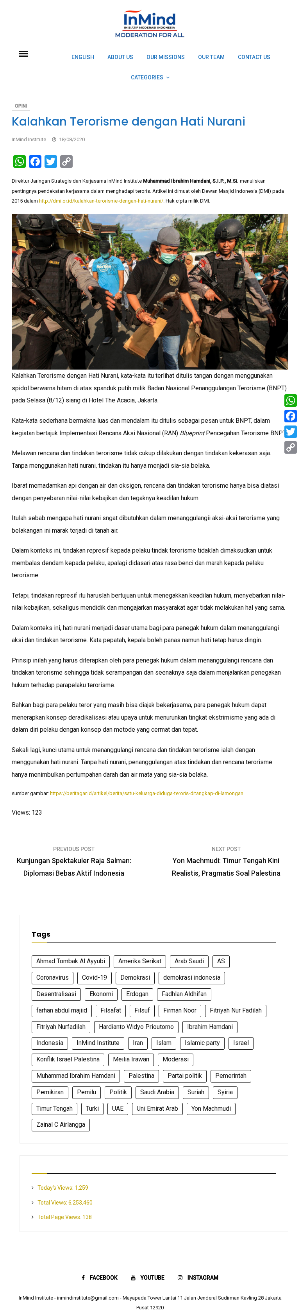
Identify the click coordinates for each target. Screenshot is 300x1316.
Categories (147, 77)
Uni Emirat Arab (157, 1108)
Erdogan (137, 994)
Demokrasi (135, 977)
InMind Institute (29, 139)
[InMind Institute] (150, 41)
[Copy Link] (290, 447)
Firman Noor (179, 1010)
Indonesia (49, 1043)
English (82, 57)
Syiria (225, 1092)
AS (221, 961)
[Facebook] (290, 416)
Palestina (141, 1075)
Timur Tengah (54, 1108)
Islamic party (202, 1043)
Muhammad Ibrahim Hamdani (75, 1075)
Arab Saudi (189, 961)
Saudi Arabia (157, 1092)
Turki (92, 1108)
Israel (241, 1043)
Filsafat (110, 1010)
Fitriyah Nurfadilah (61, 1027)
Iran (138, 1043)
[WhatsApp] (290, 400)
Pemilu (86, 1092)
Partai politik (185, 1075)
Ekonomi (101, 994)
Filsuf (142, 1010)
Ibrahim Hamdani (210, 1027)
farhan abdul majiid (61, 1010)
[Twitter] (290, 432)
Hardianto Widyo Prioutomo (136, 1027)
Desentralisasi (56, 994)
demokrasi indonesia (191, 977)
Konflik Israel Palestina (68, 1059)
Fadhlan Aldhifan (184, 994)
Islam (163, 1043)
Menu (32, 53)
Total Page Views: (60, 1217)
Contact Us (254, 57)
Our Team (211, 57)
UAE (117, 1108)
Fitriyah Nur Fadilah (236, 1010)
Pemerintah (230, 1075)
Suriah (196, 1092)
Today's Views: (56, 1188)
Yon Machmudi (211, 1108)
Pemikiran (50, 1092)
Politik (118, 1092)
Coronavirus (52, 977)
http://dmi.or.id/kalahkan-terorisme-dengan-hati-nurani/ (101, 201)
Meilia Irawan (131, 1059)
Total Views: (53, 1202)
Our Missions (165, 57)
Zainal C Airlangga (60, 1124)
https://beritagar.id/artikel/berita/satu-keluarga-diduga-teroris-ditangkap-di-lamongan (146, 793)
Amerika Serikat (139, 961)
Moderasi (175, 1059)
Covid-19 (94, 977)
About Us (120, 57)
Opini (21, 106)
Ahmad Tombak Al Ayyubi (70, 961)
